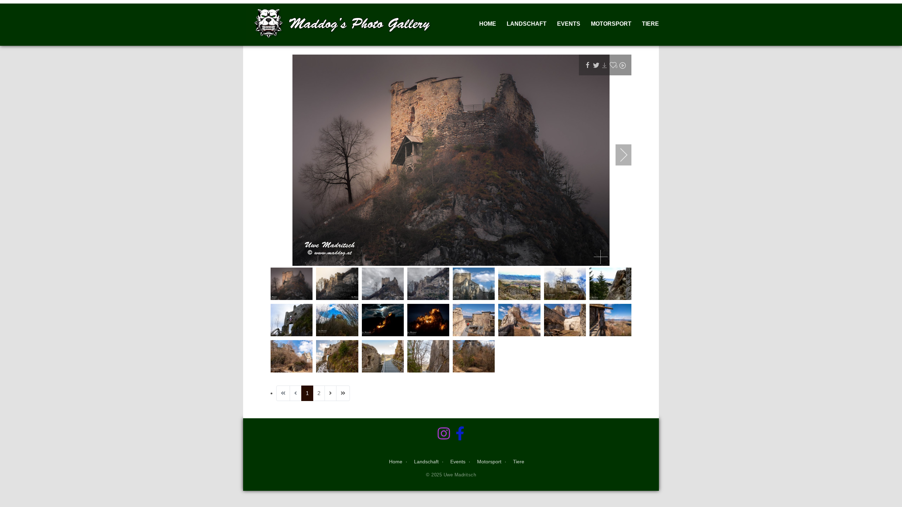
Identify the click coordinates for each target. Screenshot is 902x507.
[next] (619, 155)
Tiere (650, 24)
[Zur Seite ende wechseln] (343, 393)
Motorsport (611, 24)
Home (487, 24)
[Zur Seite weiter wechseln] (330, 393)
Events (568, 24)
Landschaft (526, 24)
